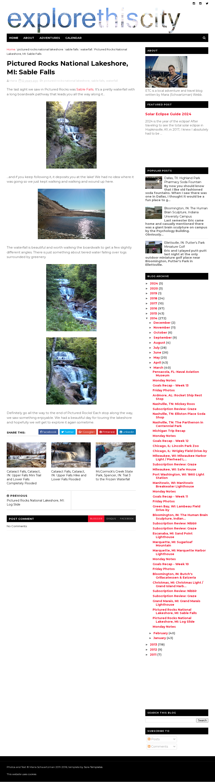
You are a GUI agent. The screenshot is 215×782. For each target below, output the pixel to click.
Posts (155, 739)
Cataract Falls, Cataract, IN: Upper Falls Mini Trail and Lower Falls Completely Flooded (24, 477)
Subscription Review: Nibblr (175, 523)
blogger (96, 518)
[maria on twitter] (207, 3)
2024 (154, 283)
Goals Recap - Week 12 (171, 441)
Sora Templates (93, 767)
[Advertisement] (162, 152)
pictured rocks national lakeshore (40, 49)
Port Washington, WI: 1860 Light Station (178, 476)
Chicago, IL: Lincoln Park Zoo (176, 446)
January (160, 638)
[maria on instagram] (194, 3)
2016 (154, 308)
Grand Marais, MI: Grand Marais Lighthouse (176, 602)
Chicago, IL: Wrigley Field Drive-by (180, 451)
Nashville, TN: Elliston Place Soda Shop (179, 415)
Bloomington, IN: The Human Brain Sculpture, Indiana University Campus (186, 212)
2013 (154, 644)
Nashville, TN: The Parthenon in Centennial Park (178, 424)
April (157, 362)
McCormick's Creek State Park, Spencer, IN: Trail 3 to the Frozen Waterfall (114, 475)
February (161, 633)
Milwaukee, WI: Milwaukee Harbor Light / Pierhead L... (179, 457)
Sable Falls (84, 89)
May (157, 357)
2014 (154, 318)
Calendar (73, 37)
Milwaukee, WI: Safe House (174, 469)
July (156, 348)
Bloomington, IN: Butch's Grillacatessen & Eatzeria (174, 575)
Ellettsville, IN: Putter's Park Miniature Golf (184, 245)
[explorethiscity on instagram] (200, 3)
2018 (154, 298)
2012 (154, 649)
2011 (153, 654)
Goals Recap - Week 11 (170, 496)
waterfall (86, 49)
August (159, 342)
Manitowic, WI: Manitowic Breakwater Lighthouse (173, 484)
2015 (154, 313)
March (158, 367)
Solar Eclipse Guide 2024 (168, 114)
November (162, 327)
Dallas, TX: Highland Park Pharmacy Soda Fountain (182, 180)
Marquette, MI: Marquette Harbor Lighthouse (179, 552)
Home (13, 37)
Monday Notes (164, 380)
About (28, 37)
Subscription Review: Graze (175, 409)
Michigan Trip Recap (169, 431)
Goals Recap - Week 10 (171, 564)
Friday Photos (164, 390)
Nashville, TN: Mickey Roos (174, 404)
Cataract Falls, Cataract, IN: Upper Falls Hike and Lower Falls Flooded (68, 475)
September (163, 337)
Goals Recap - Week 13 (171, 385)
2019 (154, 293)
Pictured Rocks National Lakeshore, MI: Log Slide (174, 620)
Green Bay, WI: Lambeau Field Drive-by (176, 508)
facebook (127, 518)
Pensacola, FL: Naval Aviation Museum (176, 373)
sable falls (71, 49)
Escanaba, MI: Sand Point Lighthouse (173, 535)
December (162, 323)
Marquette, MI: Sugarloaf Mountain (173, 544)
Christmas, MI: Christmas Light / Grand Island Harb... (178, 584)
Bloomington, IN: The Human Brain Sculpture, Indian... (180, 516)
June (157, 352)
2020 (154, 288)
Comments (159, 746)
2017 (154, 303)
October (160, 332)
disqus (111, 518)
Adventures (49, 37)
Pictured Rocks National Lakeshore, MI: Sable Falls (175, 611)
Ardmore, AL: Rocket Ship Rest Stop (177, 397)
